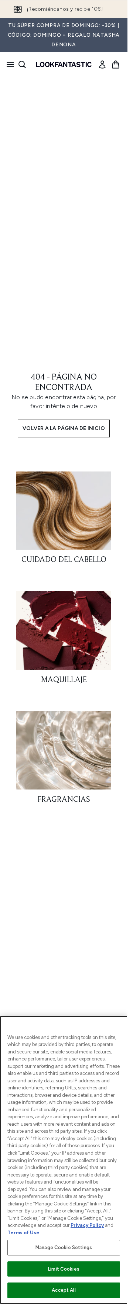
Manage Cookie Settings (63, 1247)
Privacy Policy (87, 1225)
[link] (102, 64)
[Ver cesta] (116, 64)
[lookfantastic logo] (64, 64)
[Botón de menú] (8, 64)
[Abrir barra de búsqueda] (22, 64)
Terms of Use (23, 1232)
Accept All (63, 1290)
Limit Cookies (63, 1269)
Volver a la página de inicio (64, 428)
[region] (63, 1160)
